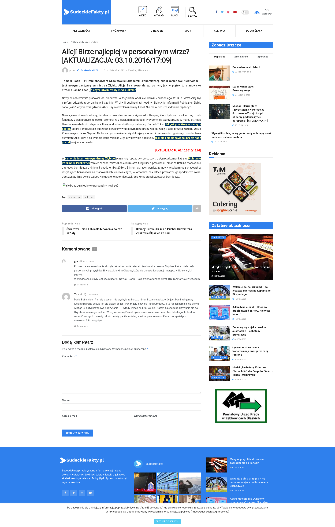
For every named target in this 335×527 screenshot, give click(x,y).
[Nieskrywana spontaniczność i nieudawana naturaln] (145, 483)
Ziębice (94, 42)
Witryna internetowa (145, 416)
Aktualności (144, 70)
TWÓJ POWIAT (119, 30)
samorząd (75, 197)
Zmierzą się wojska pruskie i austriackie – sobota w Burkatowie (249, 331)
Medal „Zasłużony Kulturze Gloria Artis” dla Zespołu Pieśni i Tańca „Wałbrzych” (252, 371)
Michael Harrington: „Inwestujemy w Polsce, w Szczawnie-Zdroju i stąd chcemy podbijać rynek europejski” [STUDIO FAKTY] (250, 113)
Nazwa (66, 400)
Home (65, 42)
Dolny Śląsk (254, 30)
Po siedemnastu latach (246, 67)
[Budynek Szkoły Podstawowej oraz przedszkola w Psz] (167, 483)
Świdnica (217, 337)
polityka (89, 197)
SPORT (188, 30)
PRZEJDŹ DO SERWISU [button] (167, 521)
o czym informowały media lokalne (113, 90)
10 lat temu (88, 261)
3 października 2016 (114, 70)
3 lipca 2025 (240, 359)
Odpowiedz (82, 285)
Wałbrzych (218, 237)
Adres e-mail (69, 416)
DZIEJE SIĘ (157, 30)
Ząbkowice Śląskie (79, 42)
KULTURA (219, 30)
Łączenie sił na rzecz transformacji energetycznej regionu (250, 351)
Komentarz (69, 356)
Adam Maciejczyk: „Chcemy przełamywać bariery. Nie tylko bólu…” (251, 311)
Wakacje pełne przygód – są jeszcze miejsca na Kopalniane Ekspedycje (251, 290)
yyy (76, 261)
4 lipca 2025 (219, 276)
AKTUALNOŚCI (81, 30)
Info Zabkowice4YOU (87, 70)
